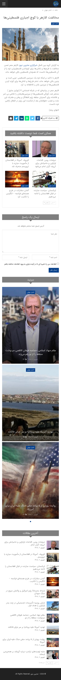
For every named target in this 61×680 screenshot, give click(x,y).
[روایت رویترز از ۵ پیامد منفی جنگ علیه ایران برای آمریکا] (30, 480)
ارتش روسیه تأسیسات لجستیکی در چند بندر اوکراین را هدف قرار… (25, 604)
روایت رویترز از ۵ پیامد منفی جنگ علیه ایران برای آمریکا (30, 507)
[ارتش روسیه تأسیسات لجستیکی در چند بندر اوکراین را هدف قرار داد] (53, 606)
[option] (30, 403)
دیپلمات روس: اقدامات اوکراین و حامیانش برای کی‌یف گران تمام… (24, 543)
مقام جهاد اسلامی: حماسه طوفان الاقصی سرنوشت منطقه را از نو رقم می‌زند (30, 352)
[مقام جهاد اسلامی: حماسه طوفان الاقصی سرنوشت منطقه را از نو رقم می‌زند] (30, 325)
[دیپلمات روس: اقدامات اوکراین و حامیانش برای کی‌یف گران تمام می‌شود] (44, 149)
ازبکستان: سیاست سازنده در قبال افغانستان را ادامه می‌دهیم (25, 568)
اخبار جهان (55, 24)
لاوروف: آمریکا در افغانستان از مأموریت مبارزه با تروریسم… (24, 556)
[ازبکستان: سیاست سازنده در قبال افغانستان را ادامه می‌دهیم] (44, 179)
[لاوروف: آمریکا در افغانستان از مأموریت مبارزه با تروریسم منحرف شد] (17, 149)
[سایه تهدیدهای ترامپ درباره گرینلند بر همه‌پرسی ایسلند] (53, 654)
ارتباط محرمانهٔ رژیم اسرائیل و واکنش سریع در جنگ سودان (25, 592)
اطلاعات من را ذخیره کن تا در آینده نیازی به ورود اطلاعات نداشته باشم (30, 264)
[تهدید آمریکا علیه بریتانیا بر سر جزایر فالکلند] (30, 403)
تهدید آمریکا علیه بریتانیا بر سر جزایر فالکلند (30, 432)
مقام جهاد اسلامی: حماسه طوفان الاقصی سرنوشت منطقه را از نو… (27, 616)
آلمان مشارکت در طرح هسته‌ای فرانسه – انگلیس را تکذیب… (27, 580)
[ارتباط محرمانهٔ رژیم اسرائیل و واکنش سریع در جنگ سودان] (53, 593)
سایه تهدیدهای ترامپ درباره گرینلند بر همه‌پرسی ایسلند (24, 653)
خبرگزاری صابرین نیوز (28, 65)
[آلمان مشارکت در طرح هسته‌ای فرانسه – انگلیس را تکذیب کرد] (17, 179)
